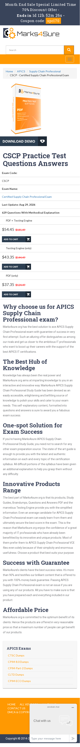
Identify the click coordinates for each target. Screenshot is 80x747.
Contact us (16, 708)
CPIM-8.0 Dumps (18, 661)
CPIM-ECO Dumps (19, 681)
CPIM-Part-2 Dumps (20, 668)
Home (9, 71)
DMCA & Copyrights (22, 712)
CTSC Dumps (16, 655)
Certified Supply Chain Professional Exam (27, 196)
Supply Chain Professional (45, 71)
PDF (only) (12, 275)
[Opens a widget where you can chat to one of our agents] (53, 723)
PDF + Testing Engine (19, 220)
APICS (21, 71)
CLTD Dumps (16, 674)
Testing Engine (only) (18, 248)
